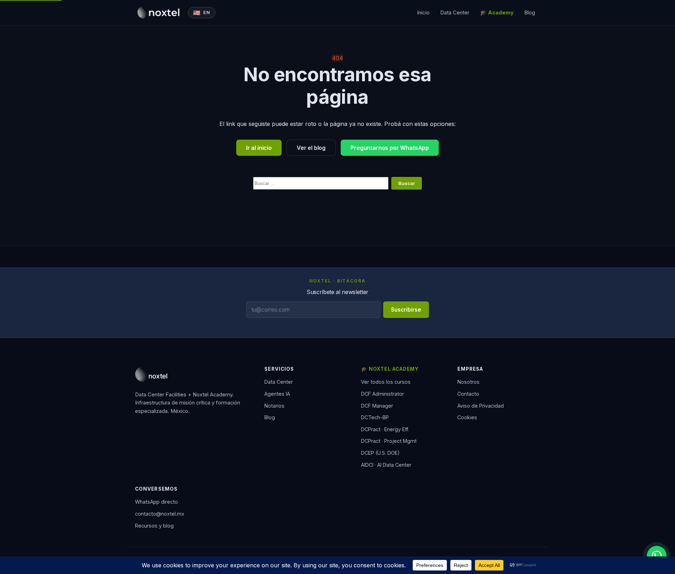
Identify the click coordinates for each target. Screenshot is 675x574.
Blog (529, 12)
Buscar (406, 183)
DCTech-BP (375, 417)
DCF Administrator (382, 394)
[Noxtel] (152, 374)
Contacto (468, 394)
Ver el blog (311, 147)
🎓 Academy (497, 12)
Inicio (423, 12)
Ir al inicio (259, 147)
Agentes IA (277, 394)
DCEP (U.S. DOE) (380, 453)
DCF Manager (377, 406)
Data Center (454, 12)
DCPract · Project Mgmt (389, 441)
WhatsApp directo (156, 502)
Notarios (274, 406)
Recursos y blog (154, 526)
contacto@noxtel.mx (159, 514)
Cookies (467, 417)
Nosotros (468, 382)
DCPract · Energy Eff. (385, 429)
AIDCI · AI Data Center (386, 465)
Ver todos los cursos (386, 382)
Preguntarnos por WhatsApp (390, 147)
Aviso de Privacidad (480, 406)
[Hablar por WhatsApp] (657, 556)
